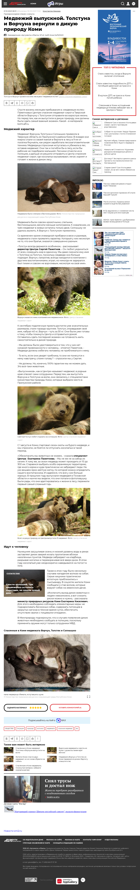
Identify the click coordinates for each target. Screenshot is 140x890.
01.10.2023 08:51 (10, 11)
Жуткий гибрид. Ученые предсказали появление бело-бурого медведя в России (120, 143)
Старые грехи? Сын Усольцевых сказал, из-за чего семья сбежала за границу (119, 170)
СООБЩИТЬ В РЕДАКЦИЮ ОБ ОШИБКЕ (68, 843)
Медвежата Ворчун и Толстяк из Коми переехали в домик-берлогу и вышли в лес (73, 759)
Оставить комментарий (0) (70, 708)
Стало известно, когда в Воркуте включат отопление (114, 75)
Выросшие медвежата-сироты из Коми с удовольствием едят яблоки (73, 750)
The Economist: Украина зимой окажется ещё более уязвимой (116, 203)
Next (85, 659)
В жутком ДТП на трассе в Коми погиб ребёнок (114, 96)
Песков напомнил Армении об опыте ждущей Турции (119, 194)
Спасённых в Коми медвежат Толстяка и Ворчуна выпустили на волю (30, 750)
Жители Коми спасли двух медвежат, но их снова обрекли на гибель (30, 759)
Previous (9, 659)
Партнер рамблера (46, 880)
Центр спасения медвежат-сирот (73, 97)
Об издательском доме (33, 840)
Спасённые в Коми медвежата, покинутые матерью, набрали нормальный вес (29, 768)
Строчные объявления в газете (36, 843)
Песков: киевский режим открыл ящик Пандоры (117, 185)
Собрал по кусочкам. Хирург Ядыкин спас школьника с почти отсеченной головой (120, 134)
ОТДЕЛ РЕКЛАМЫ (111, 840)
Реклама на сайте (54, 840)
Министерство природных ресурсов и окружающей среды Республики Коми (39, 697)
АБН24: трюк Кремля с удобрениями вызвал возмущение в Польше (119, 221)
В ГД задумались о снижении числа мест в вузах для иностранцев (118, 212)
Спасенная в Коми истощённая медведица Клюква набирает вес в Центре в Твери (114, 107)
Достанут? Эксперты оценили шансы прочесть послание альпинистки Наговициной (120, 161)
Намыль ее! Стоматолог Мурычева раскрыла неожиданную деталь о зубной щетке (119, 152)
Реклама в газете (72, 840)
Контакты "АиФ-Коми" (92, 840)
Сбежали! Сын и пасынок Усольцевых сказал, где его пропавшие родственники (120, 125)
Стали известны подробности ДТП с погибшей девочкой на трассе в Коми (114, 85)
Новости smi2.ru (13, 831)
